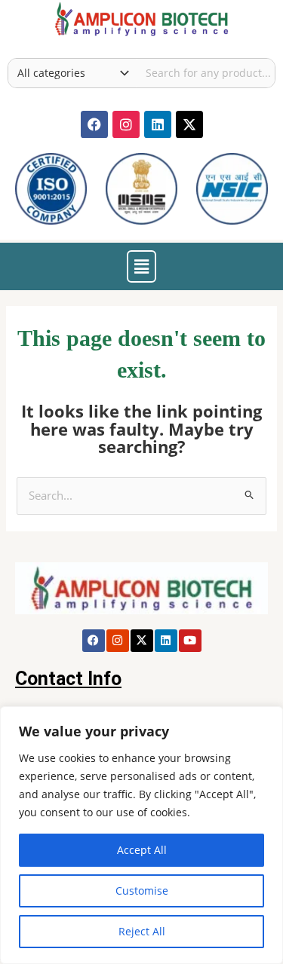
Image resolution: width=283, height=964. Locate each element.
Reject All (141, 931)
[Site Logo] (141, 17)
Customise (141, 890)
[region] (141, 835)
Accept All (142, 850)
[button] (141, 266)
